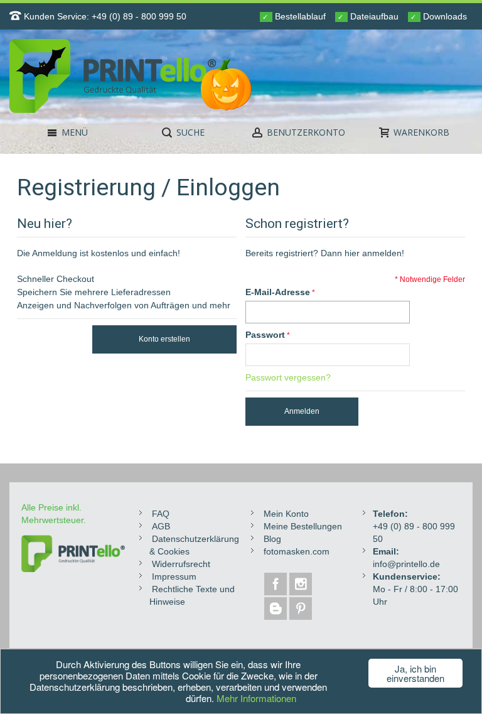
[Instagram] (300, 584)
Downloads (438, 16)
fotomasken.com (296, 551)
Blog (272, 539)
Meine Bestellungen (303, 526)
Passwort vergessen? (288, 377)
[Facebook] (276, 584)
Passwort (265, 335)
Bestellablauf (294, 16)
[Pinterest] (300, 608)
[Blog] (276, 608)
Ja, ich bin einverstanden (415, 673)
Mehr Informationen (256, 698)
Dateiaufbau (368, 16)
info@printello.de (406, 564)
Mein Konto (286, 514)
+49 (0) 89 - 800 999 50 (139, 16)
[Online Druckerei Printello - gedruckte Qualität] (148, 76)
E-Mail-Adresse (277, 292)
